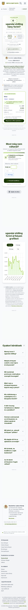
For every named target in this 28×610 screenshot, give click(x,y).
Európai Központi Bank (10, 301)
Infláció (3, 562)
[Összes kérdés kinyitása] (24, 345)
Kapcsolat (3, 575)
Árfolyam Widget (5, 560)
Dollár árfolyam (5, 545)
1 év (18, 249)
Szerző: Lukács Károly (6, 573)
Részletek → (12, 518)
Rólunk (3, 569)
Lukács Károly (17, 58)
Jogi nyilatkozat (5, 588)
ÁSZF (2, 590)
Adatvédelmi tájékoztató (7, 584)
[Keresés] (20, 3)
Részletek (6, 89)
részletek (14, 130)
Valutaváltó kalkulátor (12, 9)
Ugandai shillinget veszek (8, 37)
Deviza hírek (4, 558)
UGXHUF (24, 9)
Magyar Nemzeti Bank (18, 290)
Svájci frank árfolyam (6, 547)
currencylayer (8, 288)
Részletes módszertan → (17, 306)
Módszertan (4, 571)
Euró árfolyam (4, 543)
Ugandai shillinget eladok (18, 37)
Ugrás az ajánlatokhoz (13, 49)
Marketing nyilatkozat (6, 586)
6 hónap (11, 249)
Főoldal (5, 9)
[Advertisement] (14, 138)
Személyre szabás (14, 52)
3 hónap (18, 245)
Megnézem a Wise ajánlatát (13, 120)
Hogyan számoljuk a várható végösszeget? (15, 125)
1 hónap (10, 245)
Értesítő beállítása (14, 180)
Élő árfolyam (4, 549)
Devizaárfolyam (5, 551)
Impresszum (4, 577)
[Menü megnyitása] (25, 3)
